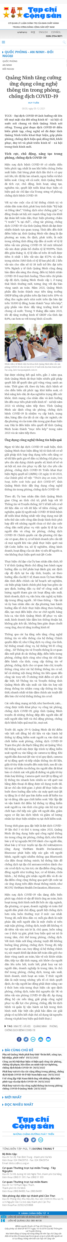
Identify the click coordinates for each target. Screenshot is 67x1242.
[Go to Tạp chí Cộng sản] (33, 12)
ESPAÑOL (56, 32)
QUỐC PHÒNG (9, 61)
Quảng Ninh (40, 1026)
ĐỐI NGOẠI (8, 68)
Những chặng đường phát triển (33, 1134)
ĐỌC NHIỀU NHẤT (19, 1104)
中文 (33, 32)
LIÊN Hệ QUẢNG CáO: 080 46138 (25, 1220)
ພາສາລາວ (22, 32)
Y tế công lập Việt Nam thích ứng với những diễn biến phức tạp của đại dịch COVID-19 (31, 1080)
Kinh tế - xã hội (22, 1026)
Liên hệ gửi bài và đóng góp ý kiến (28, 1216)
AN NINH (7, 65)
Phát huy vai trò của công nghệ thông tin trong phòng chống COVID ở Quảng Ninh (32, 1087)
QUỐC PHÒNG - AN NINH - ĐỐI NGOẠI (27, 54)
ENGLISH (43, 32)
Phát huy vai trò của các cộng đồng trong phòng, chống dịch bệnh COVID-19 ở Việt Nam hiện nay (33, 1073)
